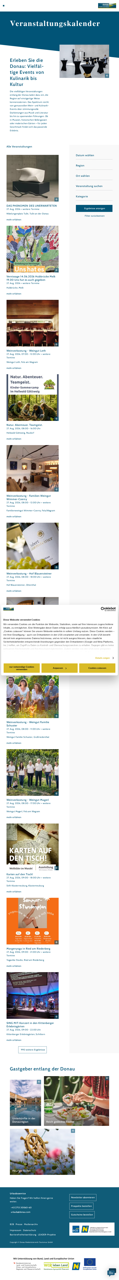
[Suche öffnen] (17, 5)
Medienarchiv (31, 1224)
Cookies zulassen (97, 668)
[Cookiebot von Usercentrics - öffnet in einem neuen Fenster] (103, 609)
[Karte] (12, 5)
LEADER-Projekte (47, 1234)
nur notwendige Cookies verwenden (21, 668)
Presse (19, 1224)
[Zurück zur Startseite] (107, 5)
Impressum (15, 1230)
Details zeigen (102, 658)
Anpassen (58, 668)
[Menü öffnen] (3, 5)
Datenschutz (29, 1230)
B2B (12, 1224)
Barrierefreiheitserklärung (23, 1234)
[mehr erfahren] (33, 188)
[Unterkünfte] (9, 5)
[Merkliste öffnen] (14, 5)
